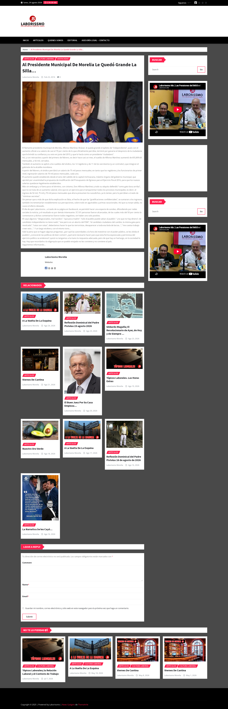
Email (25, 596)
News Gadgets (68, 704)
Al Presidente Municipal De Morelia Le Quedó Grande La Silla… (57, 49)
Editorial (72, 40)
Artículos (38, 40)
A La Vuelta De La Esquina (37, 320)
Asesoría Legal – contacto (95, 40)
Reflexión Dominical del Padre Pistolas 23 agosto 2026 (81, 324)
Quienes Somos (55, 40)
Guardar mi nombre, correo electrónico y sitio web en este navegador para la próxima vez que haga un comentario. (77, 608)
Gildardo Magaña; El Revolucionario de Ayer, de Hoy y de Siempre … (124, 330)
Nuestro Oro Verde (32, 448)
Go (201, 69)
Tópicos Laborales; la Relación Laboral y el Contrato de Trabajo (40, 672)
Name (25, 584)
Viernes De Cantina (33, 379)
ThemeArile (83, 704)
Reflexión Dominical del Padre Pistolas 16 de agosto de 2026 (123, 458)
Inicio (26, 40)
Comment (27, 562)
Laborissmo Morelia (30, 77)
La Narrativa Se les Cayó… (37, 529)
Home (25, 49)
